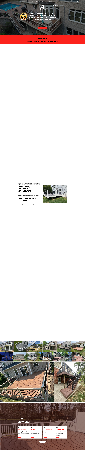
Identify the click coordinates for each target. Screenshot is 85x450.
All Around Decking (5, 1)
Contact (46, 2)
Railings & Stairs (32, 1)
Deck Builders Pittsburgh (44, 1)
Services (39, 2)
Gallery (42, 2)
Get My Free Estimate (42, 27)
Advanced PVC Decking (51, 1)
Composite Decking (38, 1)
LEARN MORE (42, 441)
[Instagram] (77, 1)
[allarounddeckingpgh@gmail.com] (82, 1)
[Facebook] (80, 1)
